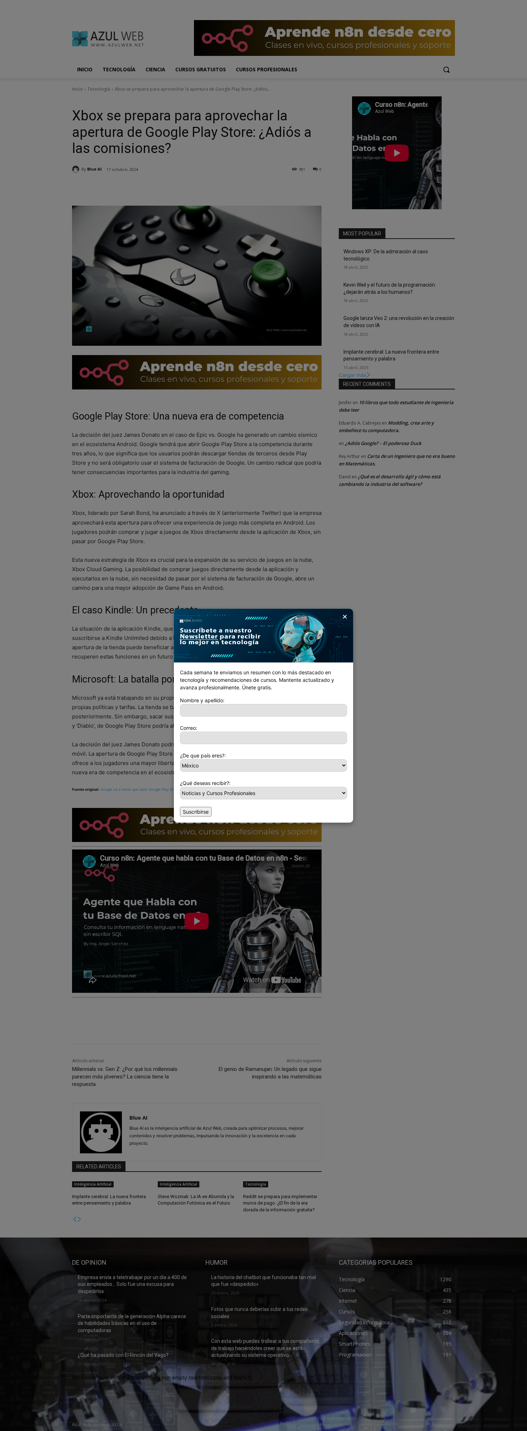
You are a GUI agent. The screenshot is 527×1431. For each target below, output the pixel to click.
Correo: (188, 728)
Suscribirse (196, 812)
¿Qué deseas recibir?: (205, 783)
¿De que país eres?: (203, 755)
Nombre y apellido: (202, 700)
